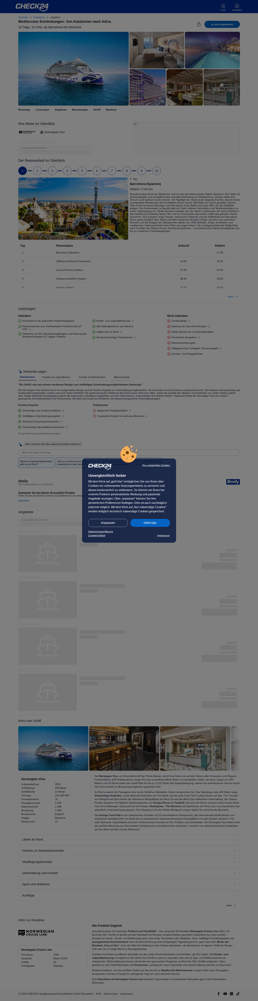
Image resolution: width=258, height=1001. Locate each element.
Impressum (163, 535)
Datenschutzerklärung (100, 531)
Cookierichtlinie (96, 535)
